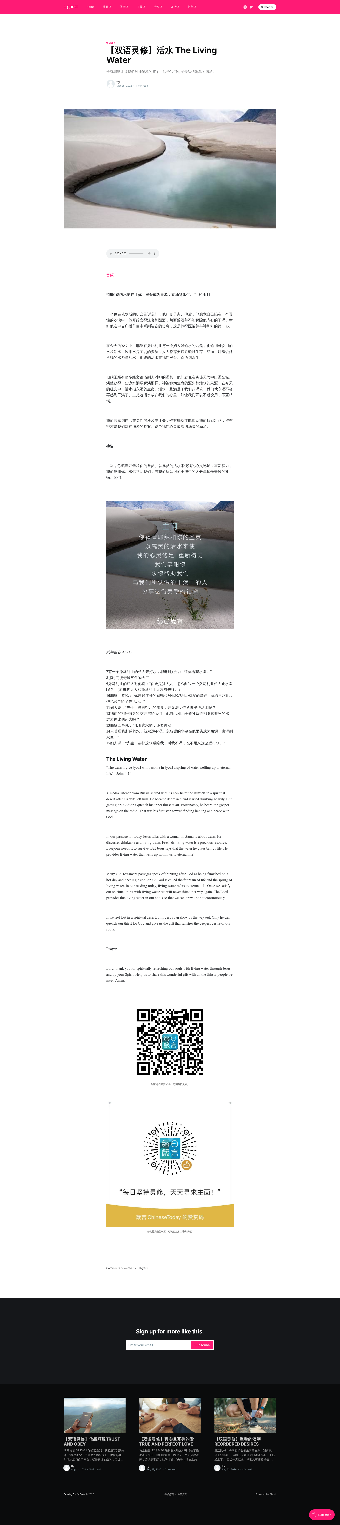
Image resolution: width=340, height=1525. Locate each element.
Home (90, 7)
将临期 (107, 7)
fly (118, 82)
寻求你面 (169, 1494)
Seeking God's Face (74, 1494)
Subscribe (267, 7)
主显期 (141, 7)
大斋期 (158, 7)
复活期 (175, 7)
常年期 (192, 7)
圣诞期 (124, 7)
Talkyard (142, 1268)
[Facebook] (245, 7)
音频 (110, 274)
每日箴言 (111, 42)
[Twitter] (251, 7)
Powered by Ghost (266, 1494)
